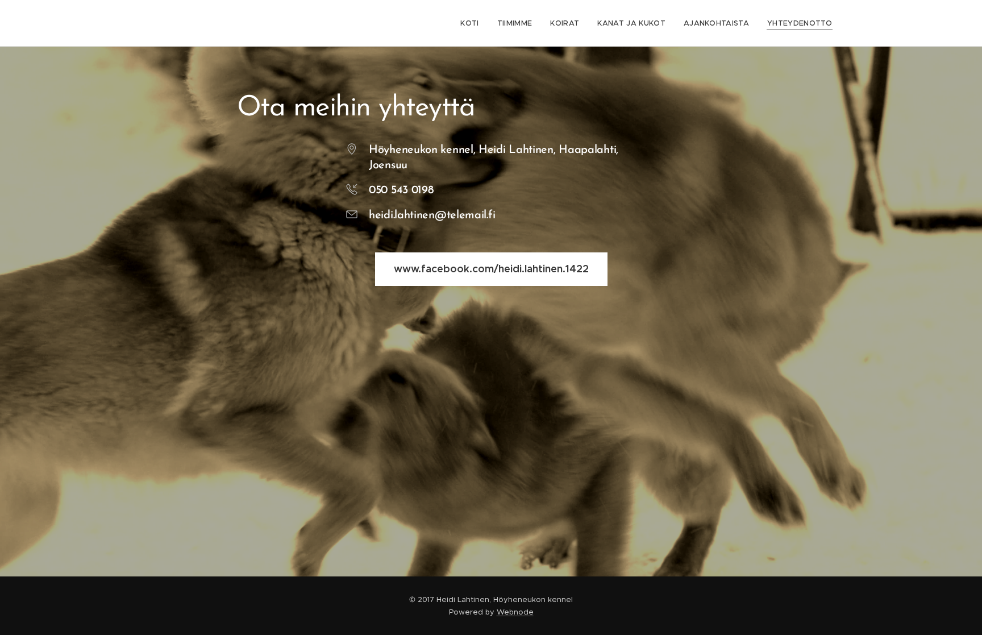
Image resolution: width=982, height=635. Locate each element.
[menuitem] (472, 23)
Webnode (515, 612)
